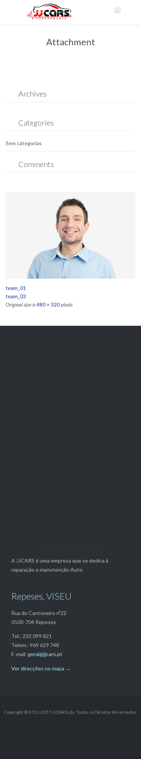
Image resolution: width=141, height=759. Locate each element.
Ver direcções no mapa (37, 668)
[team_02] (70, 235)
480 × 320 (48, 304)
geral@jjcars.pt (45, 654)
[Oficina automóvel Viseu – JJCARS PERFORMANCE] (66, 12)
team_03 (16, 296)
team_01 (16, 288)
